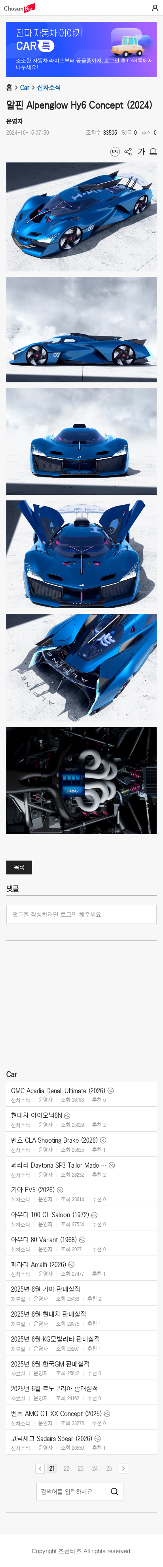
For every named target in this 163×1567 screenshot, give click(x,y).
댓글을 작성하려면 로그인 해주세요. (57, 914)
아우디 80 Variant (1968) (44, 1240)
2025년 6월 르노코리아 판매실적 (54, 1389)
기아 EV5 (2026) (33, 1190)
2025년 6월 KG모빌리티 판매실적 (55, 1339)
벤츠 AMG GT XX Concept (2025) (56, 1414)
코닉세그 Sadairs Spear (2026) (52, 1439)
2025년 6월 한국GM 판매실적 (50, 1364)
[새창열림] (23, 8)
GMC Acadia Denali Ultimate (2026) (58, 1091)
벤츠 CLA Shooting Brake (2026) (54, 1140)
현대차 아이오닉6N (36, 1115)
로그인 (155, 8)
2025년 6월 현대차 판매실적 (48, 1314)
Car (24, 88)
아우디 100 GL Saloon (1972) (50, 1215)
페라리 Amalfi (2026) (38, 1265)
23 (80, 1468)
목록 (19, 867)
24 (95, 1468)
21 (52, 1468)
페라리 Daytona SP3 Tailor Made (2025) (59, 1165)
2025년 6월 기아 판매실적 (45, 1289)
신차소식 (49, 88)
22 (66, 1468)
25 (109, 1468)
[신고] (153, 152)
